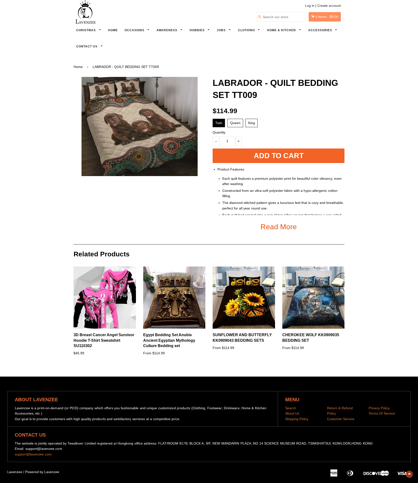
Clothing (247, 30)
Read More (279, 227)
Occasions (135, 30)
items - (326, 17)
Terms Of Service (382, 413)
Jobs (222, 30)
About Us (292, 413)
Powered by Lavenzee (42, 472)
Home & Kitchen (282, 30)
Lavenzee (14, 472)
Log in (309, 5)
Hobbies (198, 30)
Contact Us (87, 46)
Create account (329, 5)
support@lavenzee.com (33, 454)
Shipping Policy (296, 419)
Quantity (219, 132)
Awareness (167, 30)
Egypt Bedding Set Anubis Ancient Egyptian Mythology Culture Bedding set (169, 340)
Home (113, 30)
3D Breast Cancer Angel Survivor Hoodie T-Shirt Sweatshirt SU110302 (104, 340)
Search (290, 408)
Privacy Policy (379, 408)
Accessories (320, 30)
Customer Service (340, 419)
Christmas (86, 30)
